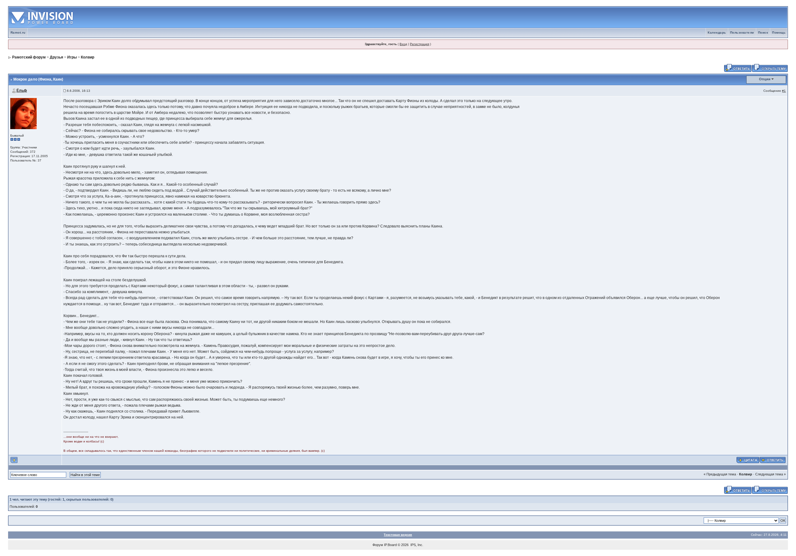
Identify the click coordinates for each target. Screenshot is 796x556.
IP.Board (390, 545)
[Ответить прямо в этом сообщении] (772, 460)
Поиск (763, 32)
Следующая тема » (770, 474)
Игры (72, 57)
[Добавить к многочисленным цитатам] (747, 460)
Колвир (87, 57)
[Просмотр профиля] (23, 113)
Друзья (56, 57)
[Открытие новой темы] (770, 67)
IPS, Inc (416, 545)
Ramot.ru (18, 32)
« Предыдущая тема (720, 474)
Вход (403, 44)
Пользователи (742, 32)
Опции (765, 79)
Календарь (717, 32)
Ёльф (21, 90)
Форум (378, 545)
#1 (784, 90)
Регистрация (419, 44)
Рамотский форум (29, 57)
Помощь (778, 32)
